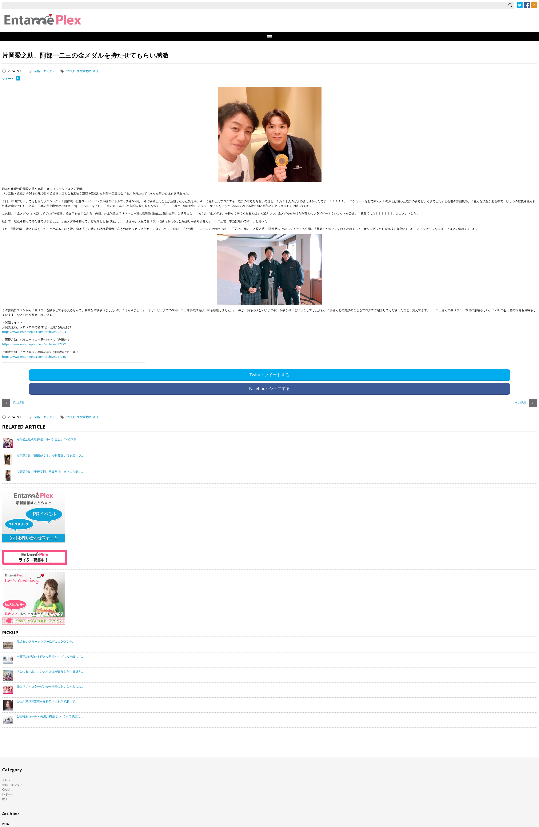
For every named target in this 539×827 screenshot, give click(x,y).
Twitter (520, 5)
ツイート (8, 78)
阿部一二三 (100, 71)
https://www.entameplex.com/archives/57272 (34, 344)
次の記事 (524, 403)
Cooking (7, 789)
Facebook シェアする (269, 388)
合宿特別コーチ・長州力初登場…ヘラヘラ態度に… (49, 716)
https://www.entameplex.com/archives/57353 (34, 332)
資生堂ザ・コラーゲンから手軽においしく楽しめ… (50, 686)
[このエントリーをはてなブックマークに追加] (18, 79)
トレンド (8, 780)
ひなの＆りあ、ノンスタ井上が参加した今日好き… (50, 671)
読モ (5, 799)
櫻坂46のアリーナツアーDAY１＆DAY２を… (45, 641)
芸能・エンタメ (44, 71)
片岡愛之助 (83, 71)
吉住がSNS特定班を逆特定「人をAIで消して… (46, 701)
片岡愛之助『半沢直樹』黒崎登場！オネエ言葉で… (50, 472)
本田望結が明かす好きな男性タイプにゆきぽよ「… (50, 656)
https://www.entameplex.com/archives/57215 (34, 357)
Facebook (527, 5)
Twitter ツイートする (269, 375)
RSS (534, 5)
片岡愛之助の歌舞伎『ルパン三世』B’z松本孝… (47, 439)
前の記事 (14, 403)
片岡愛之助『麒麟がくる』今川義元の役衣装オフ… (50, 455)
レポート (8, 794)
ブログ (70, 71)
